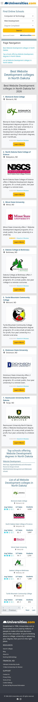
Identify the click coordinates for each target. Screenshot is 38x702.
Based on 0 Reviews (23, 140)
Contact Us (6, 674)
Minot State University (14, 202)
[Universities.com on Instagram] (20, 699)
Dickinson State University (16, 350)
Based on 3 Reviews (23, 238)
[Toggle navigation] (2, 3)
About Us (6, 654)
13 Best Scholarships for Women (12, 667)
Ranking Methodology (9, 657)
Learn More (19, 144)
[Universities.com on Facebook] (17, 699)
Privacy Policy (7, 677)
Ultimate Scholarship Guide (11, 664)
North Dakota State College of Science (17, 153)
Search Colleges (8, 649)
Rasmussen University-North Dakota (16, 399)
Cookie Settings (7, 683)
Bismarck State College (15, 97)
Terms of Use (7, 680)
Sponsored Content (8, 35)
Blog (4, 651)
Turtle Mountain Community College (16, 298)
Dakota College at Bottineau (17, 250)
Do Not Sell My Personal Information (14, 685)
